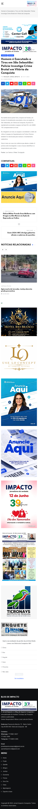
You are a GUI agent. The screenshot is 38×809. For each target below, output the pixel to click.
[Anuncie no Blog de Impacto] (19, 602)
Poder (5, 761)
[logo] (19, 706)
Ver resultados (19, 678)
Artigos (5, 768)
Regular (5, 657)
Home (5, 758)
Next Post (30, 230)
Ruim (4, 662)
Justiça (3, 286)
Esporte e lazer (7, 791)
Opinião (5, 764)
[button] (2, 249)
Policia (9, 286)
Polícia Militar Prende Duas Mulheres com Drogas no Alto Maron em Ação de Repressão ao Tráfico (19, 216)
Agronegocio (7, 788)
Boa (4, 652)
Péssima (5, 667)
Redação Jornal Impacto (12, 76)
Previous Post (9, 211)
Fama (4, 785)
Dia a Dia (5, 781)
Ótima (4, 647)
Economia (6, 775)
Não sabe (5, 672)
